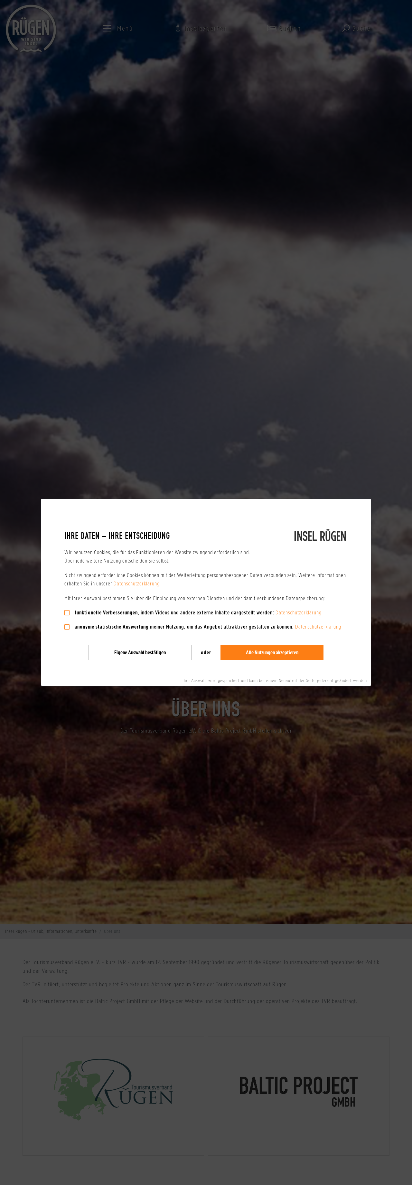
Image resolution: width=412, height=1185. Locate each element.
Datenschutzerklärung (137, 584)
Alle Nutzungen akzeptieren (272, 652)
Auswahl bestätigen (140, 652)
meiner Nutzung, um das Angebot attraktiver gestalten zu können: (184, 627)
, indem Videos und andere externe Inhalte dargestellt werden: (174, 613)
